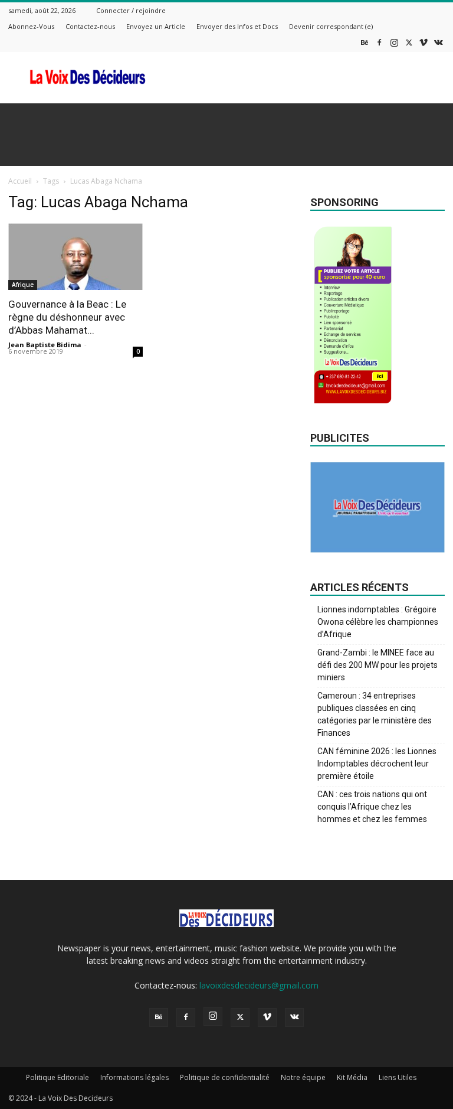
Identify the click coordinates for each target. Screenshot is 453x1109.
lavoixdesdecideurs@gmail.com (259, 985)
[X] (408, 42)
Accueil (20, 181)
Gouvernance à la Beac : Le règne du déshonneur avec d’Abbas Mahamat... (67, 317)
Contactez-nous (90, 26)
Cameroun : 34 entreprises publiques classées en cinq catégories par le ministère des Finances (374, 714)
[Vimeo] (423, 42)
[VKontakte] (438, 42)
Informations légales (134, 1077)
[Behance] (364, 42)
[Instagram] (394, 42)
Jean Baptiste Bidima (44, 344)
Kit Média (352, 1077)
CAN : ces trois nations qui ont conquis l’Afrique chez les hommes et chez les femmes (372, 807)
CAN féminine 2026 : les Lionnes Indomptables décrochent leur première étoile (376, 763)
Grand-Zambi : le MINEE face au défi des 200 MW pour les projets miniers (377, 665)
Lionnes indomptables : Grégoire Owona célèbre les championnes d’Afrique (377, 622)
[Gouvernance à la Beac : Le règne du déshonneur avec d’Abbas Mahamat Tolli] (75, 256)
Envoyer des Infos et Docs (237, 26)
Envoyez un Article (155, 26)
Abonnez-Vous (31, 26)
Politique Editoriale (57, 1077)
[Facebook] (379, 42)
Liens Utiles (397, 1077)
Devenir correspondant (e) (331, 26)
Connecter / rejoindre (131, 10)
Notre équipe (303, 1077)
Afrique (23, 284)
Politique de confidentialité (225, 1077)
